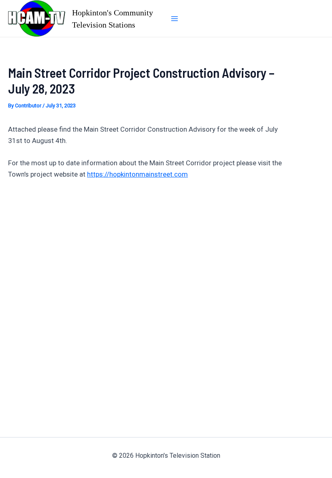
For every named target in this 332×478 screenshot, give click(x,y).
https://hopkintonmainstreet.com (137, 174)
